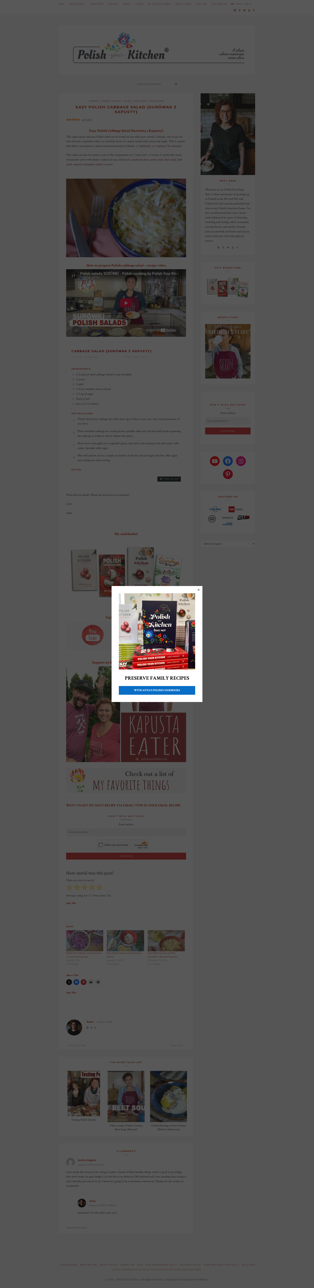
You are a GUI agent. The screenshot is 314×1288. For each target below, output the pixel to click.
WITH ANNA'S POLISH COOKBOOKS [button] (157, 690)
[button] (198, 589)
